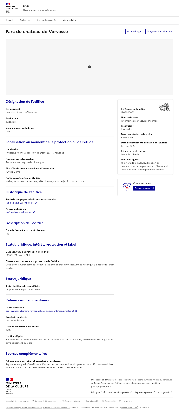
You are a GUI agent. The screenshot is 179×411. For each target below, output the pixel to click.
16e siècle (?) (12, 202)
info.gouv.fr (96, 392)
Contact (38, 401)
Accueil (9, 20)
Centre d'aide (69, 20)
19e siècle (28, 202)
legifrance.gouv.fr (143, 392)
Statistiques (91, 401)
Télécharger (136, 31)
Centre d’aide (110, 401)
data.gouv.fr (164, 392)
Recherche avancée (46, 20)
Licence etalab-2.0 (128, 407)
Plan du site (127, 401)
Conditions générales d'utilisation (56, 407)
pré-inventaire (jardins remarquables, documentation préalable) (40, 311)
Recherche (25, 20)
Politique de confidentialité (31, 407)
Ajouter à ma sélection (161, 31)
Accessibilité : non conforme (17, 401)
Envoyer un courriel (144, 188)
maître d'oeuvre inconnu (19, 212)
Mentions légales (12, 407)
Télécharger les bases (71, 401)
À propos (52, 401)
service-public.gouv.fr (119, 392)
